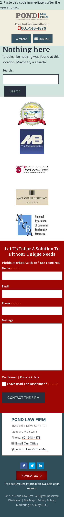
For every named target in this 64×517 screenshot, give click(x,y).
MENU (23, 38)
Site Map (29, 500)
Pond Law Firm (24, 496)
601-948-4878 (33, 28)
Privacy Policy (29, 377)
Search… (8, 70)
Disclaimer (9, 377)
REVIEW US (30, 476)
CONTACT (45, 39)
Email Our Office (26, 443)
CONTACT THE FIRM (23, 398)
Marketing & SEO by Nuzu (32, 505)
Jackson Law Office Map (31, 449)
